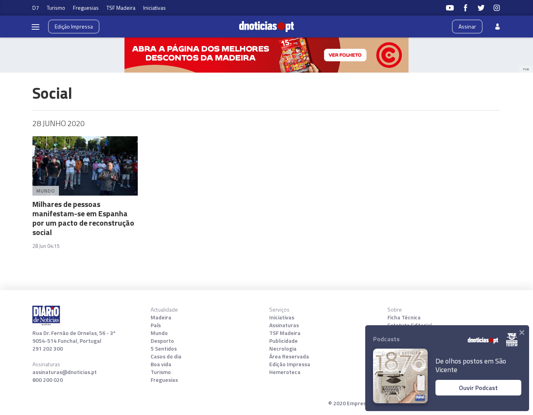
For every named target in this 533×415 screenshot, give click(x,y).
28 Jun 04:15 (45, 246)
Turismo (56, 8)
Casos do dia (166, 356)
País (156, 325)
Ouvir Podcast (478, 387)
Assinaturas (284, 325)
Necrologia (283, 349)
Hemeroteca (284, 372)
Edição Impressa (289, 364)
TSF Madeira (121, 8)
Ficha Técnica (404, 317)
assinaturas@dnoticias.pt (64, 372)
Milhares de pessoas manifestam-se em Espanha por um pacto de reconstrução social (83, 218)
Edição (74, 26)
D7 (35, 8)
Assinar (467, 26)
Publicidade (283, 341)
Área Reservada (289, 356)
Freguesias (86, 8)
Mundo (159, 333)
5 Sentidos (164, 349)
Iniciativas (154, 8)
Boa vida (161, 364)
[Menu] (35, 27)
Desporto (162, 341)
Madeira (161, 317)
